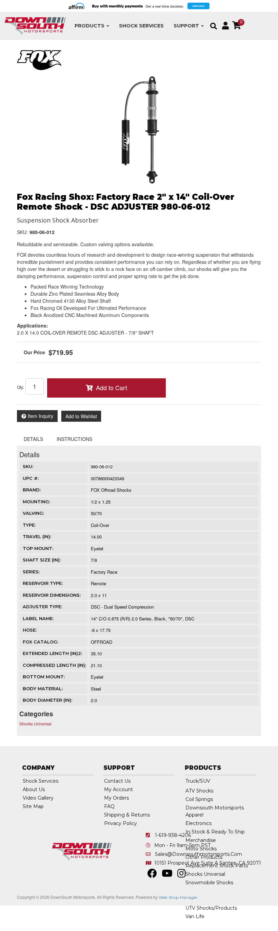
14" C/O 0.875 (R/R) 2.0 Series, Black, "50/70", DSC (142, 618)
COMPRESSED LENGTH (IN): (54, 665)
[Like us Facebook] (152, 875)
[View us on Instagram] (181, 875)
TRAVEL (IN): (37, 536)
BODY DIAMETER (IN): (47, 700)
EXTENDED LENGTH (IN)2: (52, 653)
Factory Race (104, 572)
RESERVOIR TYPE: (43, 583)
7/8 (94, 560)
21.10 (96, 665)
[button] (92, 26)
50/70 (96, 513)
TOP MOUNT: (38, 548)
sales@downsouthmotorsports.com (198, 854)
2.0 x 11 (99, 595)
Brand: (32, 489)
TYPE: (29, 525)
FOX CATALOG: (40, 641)
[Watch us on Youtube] (167, 875)
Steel (96, 688)
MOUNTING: (36, 501)
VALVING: (33, 513)
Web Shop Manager (178, 897)
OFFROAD (101, 642)
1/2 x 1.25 (101, 502)
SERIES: (31, 571)
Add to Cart (111, 387)
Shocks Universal (35, 723)
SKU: (22, 232)
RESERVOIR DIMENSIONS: (52, 595)
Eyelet (97, 548)
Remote (98, 583)
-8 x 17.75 (101, 630)
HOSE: (30, 630)
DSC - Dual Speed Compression (122, 607)
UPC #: (31, 478)
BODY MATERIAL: (43, 688)
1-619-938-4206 (173, 835)
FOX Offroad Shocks (111, 490)
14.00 (96, 536)
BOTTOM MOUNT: (44, 676)
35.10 (96, 653)
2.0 (94, 700)
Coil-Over (100, 525)
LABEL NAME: (38, 618)
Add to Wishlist (81, 416)
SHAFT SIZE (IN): (42, 560)
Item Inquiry (40, 415)
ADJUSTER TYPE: (42, 606)
